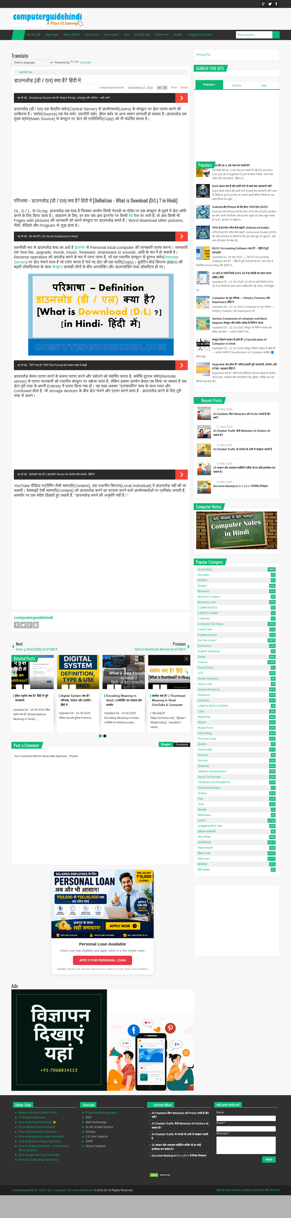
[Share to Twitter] (42, 676)
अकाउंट (202, 820)
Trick (201, 804)
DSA (88, 1117)
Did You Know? (207, 640)
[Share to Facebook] (36, 676)
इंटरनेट (80, 247)
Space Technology (209, 776)
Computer (204, 618)
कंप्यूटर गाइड (51, 34)
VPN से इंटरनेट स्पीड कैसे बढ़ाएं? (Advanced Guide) (240, 227)
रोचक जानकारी (111, 34)
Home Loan (205, 684)
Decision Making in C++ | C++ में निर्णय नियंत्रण (240, 486)
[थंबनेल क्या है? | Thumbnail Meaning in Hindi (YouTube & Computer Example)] (169, 672)
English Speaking (209, 651)
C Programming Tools (32, 1117)
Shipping (203, 766)
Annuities (203, 574)
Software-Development (212, 771)
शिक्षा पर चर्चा (204, 853)
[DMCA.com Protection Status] (160, 1176)
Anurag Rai (203, 54)
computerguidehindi (112, 87)
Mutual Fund (205, 727)
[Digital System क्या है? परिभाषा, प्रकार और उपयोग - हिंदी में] (78, 672)
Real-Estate (205, 749)
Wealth (202, 809)
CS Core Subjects (97, 1136)
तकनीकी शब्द (25, 72)
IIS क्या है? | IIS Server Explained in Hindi (53, 236)
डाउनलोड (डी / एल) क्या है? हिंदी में (47, 80)
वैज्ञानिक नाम (162, 34)
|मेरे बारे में (274, 1190)
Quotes (202, 744)
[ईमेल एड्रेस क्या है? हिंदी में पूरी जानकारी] (32, 672)
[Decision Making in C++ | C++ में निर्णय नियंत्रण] (204, 487)
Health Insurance (208, 678)
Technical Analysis (209, 787)
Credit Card (205, 629)
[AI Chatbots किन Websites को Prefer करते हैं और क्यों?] (204, 413)
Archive (236, 85)
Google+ (263, 4)
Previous (14, 672)
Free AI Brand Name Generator (38, 1131)
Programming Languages (101, 1112)
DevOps (91, 1131)
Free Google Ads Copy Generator (39, 1155)
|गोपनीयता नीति (261, 1190)
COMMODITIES (207, 607)
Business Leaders (209, 596)
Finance (203, 662)
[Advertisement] (101, 157)
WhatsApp (204, 815)
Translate (85, 62)
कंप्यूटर (57, 267)
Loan (201, 711)
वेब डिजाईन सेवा (142, 34)
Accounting (205, 569)
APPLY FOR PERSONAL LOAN (102, 960)
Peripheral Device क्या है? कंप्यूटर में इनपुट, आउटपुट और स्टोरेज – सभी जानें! (69, 97)
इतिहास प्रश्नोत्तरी (207, 831)
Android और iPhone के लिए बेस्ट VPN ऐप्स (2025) (240, 207)
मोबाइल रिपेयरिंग (72, 34)
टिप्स (126, 34)
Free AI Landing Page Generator (39, 1159)
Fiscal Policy (205, 667)
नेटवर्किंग (177, 34)
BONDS (203, 580)
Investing (203, 700)
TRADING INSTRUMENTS (214, 782)
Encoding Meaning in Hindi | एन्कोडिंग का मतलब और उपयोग (124, 700)
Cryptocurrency (207, 635)
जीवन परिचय (204, 837)
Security (203, 760)
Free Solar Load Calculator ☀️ (37, 1122)
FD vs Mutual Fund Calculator (37, 1127)
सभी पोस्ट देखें (33, 34)
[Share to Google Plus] (48, 676)
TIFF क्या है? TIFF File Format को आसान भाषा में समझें (58, 365)
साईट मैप (220, 1190)
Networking (205, 733)
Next (187, 672)
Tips (200, 798)
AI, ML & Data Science (99, 1127)
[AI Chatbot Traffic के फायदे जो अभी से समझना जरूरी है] (204, 450)
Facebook (276, 4)
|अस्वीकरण (247, 1190)
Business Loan (207, 602)
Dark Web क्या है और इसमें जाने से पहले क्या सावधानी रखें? (242, 186)
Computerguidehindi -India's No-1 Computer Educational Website (52, 1190)
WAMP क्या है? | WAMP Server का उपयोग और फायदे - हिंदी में (62, 474)
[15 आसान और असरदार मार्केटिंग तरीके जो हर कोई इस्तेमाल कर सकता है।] (204, 468)
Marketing (204, 716)
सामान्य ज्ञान (204, 858)
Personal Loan (207, 738)
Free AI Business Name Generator (40, 1141)
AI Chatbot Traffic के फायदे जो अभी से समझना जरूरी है (242, 449)
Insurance (204, 695)
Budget (202, 585)
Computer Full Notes (210, 624)
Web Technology (96, 1122)
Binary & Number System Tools (38, 1112)
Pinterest (36, 625)
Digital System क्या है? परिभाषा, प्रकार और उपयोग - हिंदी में (76, 700)
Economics (204, 645)
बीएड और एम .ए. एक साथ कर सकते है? (231, 165)
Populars (209, 84)
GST (200, 673)
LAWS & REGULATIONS (213, 706)
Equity (202, 656)
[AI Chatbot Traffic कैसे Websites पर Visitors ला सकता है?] (204, 431)
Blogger (166, 744)
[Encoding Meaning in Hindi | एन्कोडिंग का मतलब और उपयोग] (124, 672)
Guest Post (91, 34)
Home (18, 35)
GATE (89, 1141)
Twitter (270, 4)
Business (203, 591)
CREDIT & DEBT (208, 613)
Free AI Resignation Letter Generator (41, 1136)
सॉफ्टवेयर (202, 864)
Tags (264, 85)
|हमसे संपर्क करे (233, 1190)
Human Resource (209, 689)
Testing (202, 793)
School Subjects (96, 1146)
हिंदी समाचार (204, 869)
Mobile (202, 722)
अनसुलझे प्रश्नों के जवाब (200, 34)
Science (203, 755)
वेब (131, 215)
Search (276, 34)
